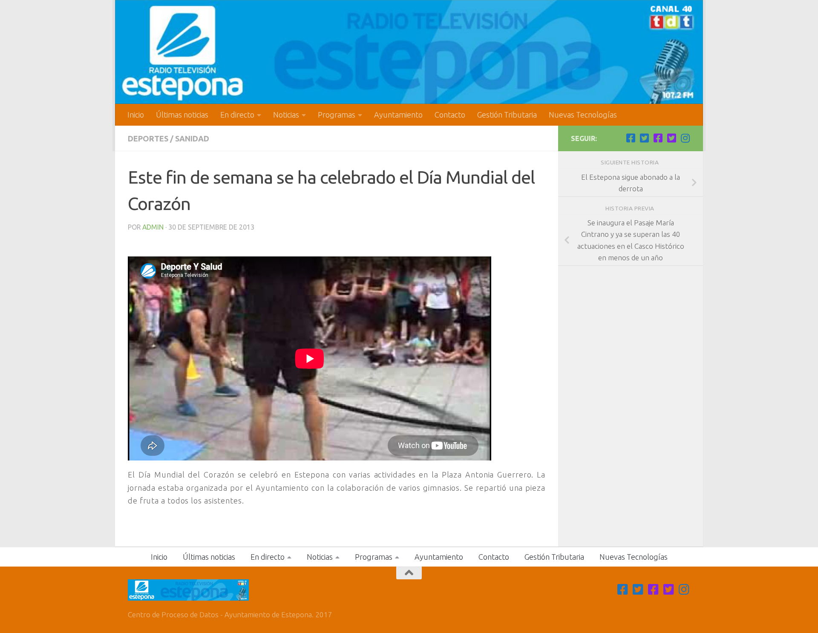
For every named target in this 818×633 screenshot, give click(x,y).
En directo (237, 114)
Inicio (135, 114)
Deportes (148, 138)
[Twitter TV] (644, 138)
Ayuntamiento (398, 114)
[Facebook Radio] (658, 138)
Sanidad (192, 138)
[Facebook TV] (630, 138)
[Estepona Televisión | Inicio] (409, 52)
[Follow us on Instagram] (685, 138)
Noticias (286, 114)
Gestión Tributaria (507, 114)
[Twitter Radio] (671, 138)
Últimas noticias (182, 114)
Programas (336, 114)
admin (153, 227)
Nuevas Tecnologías (583, 114)
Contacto (450, 114)
